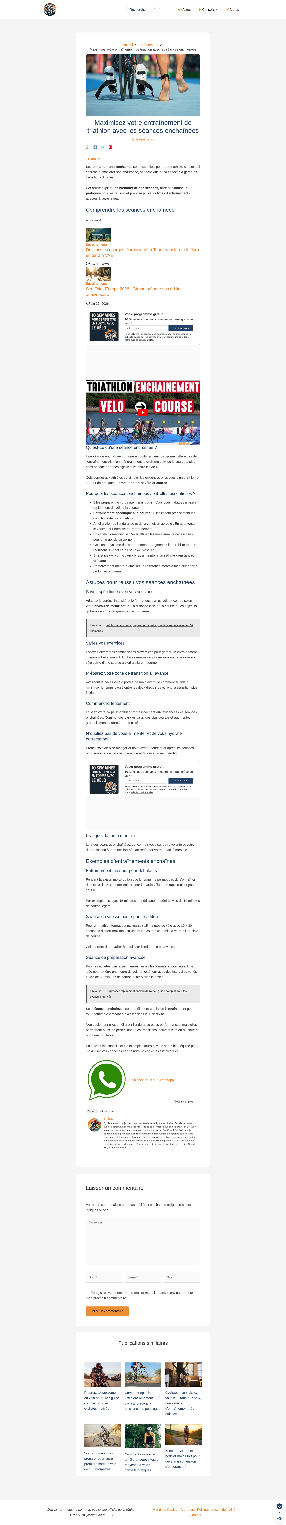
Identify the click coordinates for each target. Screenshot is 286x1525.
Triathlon (94, 159)
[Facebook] (95, 147)
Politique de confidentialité (216, 1509)
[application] (216, 9)
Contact (195, 1515)
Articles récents (107, 1111)
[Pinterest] (110, 147)
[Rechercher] (156, 9)
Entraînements (143, 139)
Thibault (109, 1118)
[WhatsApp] (87, 147)
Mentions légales (165, 1509)
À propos (92, 1111)
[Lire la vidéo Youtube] (143, 412)
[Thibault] (94, 1124)
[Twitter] (102, 147)
